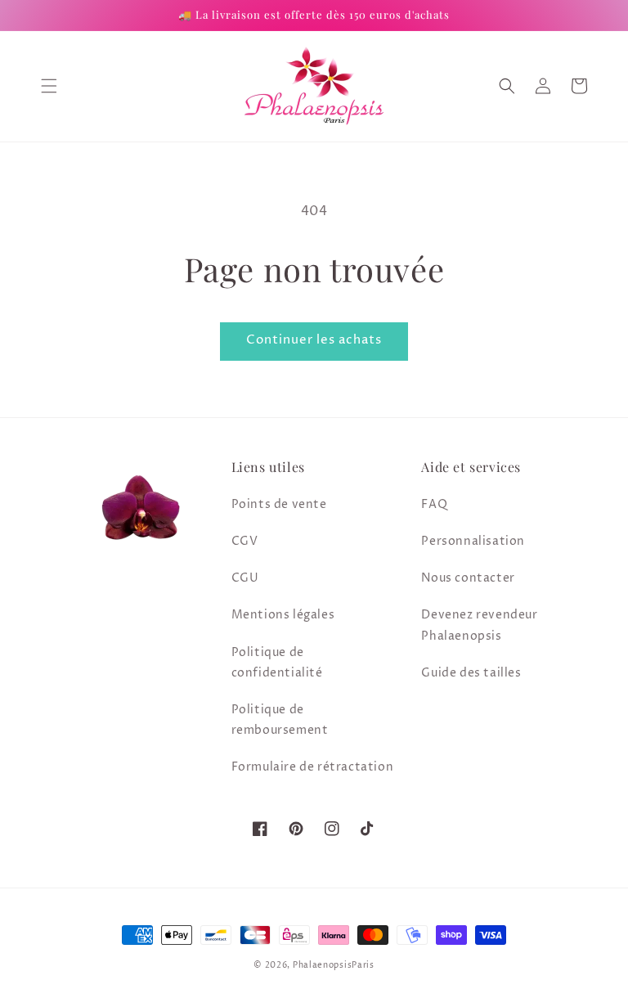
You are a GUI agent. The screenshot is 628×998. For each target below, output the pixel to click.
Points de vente (279, 504)
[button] (49, 86)
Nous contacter (467, 578)
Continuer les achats (314, 339)
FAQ (434, 504)
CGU (245, 578)
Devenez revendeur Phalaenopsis (479, 625)
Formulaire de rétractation (312, 767)
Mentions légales (283, 615)
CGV (244, 541)
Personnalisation (473, 541)
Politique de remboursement (280, 720)
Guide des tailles (471, 673)
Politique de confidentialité (277, 663)
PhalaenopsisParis (334, 965)
